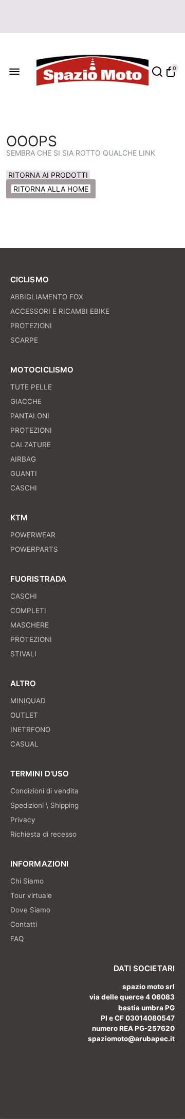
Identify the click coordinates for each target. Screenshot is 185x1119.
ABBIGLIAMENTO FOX (46, 297)
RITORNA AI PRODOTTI (48, 175)
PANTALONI (29, 416)
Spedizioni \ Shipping (44, 805)
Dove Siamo (30, 910)
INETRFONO (30, 729)
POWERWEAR (32, 535)
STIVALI (23, 654)
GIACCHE (26, 401)
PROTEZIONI (31, 325)
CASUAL (24, 744)
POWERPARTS (34, 549)
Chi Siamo (27, 881)
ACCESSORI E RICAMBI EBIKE (59, 311)
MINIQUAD (28, 701)
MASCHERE (29, 625)
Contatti (23, 924)
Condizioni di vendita (44, 791)
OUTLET (24, 715)
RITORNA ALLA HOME (50, 188)
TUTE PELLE (31, 387)
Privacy (22, 820)
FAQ (17, 939)
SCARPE (24, 340)
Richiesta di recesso (43, 834)
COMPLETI (28, 610)
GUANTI (23, 473)
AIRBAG (23, 459)
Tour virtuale (31, 895)
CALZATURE (30, 444)
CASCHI (23, 488)
